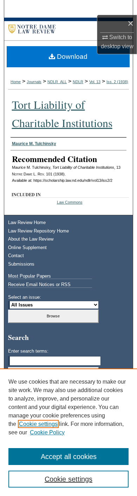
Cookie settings (38, 424)
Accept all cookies (69, 456)
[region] (68, 432)
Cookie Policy (47, 432)
